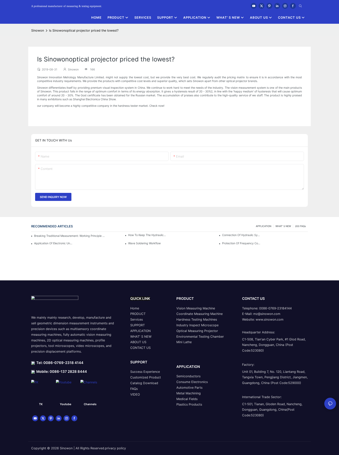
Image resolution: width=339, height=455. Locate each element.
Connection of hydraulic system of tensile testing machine (241, 235)
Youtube (65, 404)
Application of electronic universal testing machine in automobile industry (53, 243)
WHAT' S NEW (283, 226)
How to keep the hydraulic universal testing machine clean (147, 235)
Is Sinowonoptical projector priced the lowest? (83, 30)
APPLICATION (263, 226)
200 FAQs (300, 226)
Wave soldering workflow (144, 243)
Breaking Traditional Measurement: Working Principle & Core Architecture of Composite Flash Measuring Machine (69, 235)
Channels (90, 404)
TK (41, 404)
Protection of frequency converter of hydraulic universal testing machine (241, 243)
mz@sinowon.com (266, 314)
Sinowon (37, 30)
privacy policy (115, 448)
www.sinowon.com (269, 319)
